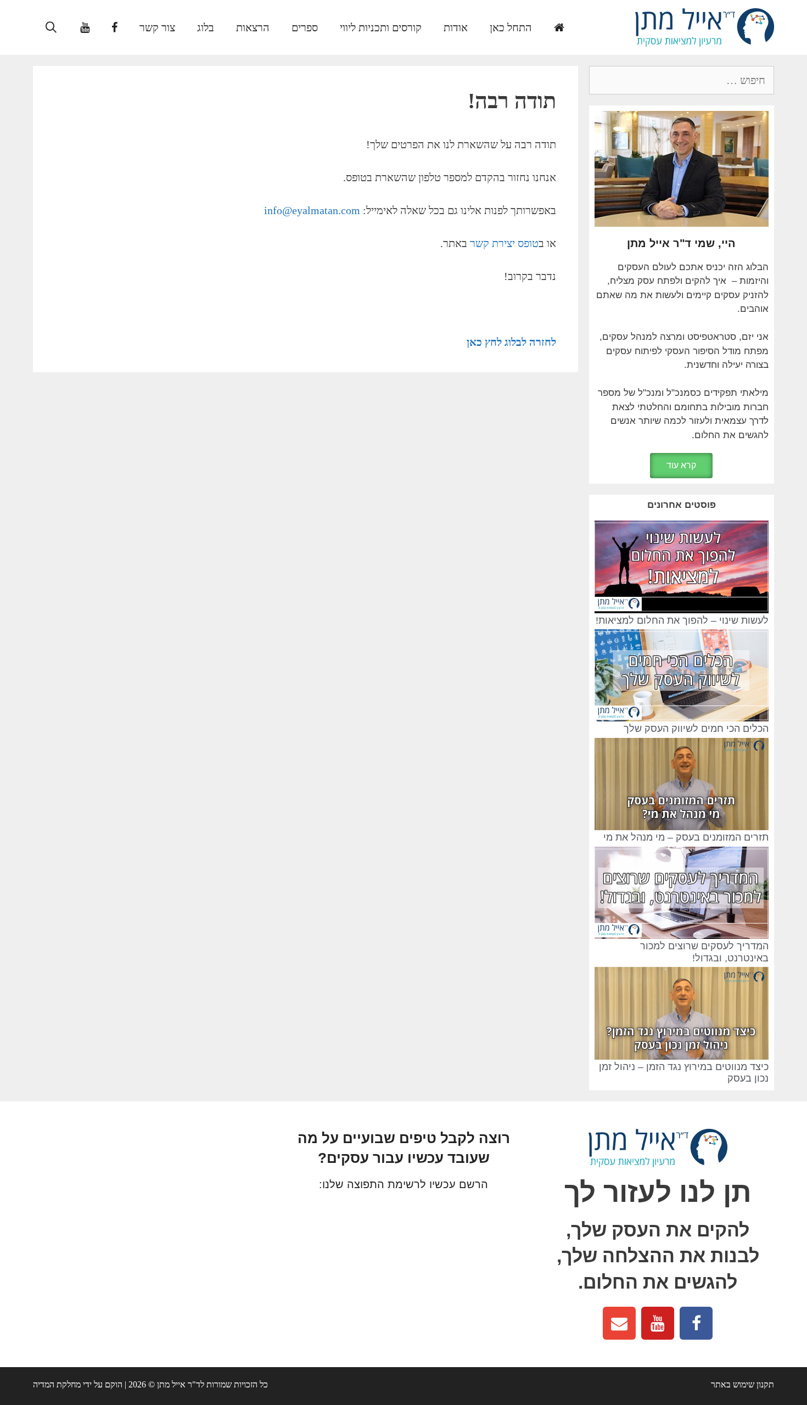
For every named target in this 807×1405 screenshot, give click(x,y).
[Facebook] (696, 1323)
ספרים (305, 27)
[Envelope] (619, 1323)
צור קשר (157, 27)
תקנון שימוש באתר (742, 1384)
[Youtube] (657, 1323)
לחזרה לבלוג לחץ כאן (511, 342)
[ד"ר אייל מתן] (704, 26)
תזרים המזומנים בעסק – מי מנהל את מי (686, 837)
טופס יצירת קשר (504, 243)
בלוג (205, 27)
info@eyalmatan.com (312, 210)
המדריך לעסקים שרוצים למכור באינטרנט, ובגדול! (704, 952)
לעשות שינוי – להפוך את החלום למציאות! (682, 620)
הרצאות (253, 27)
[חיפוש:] (682, 81)
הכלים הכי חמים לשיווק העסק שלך (696, 728)
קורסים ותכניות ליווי (381, 27)
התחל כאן (511, 27)
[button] (681, 465)
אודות (456, 27)
